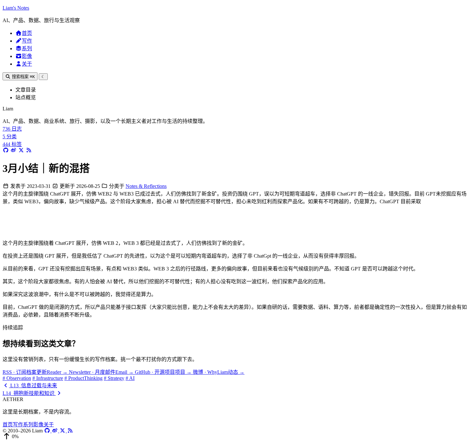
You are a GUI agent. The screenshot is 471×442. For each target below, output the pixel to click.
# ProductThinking (83, 378)
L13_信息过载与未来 (33, 385)
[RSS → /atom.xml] (29, 150)
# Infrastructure (47, 378)
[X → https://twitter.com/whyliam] (21, 150)
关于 (27, 64)
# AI (130, 378)
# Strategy (114, 378)
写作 (27, 41)
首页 (27, 33)
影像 (27, 56)
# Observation (17, 378)
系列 (27, 48)
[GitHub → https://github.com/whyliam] (6, 150)
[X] (63, 430)
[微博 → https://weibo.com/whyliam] (13, 150)
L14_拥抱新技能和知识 (29, 393)
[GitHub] (48, 430)
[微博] (55, 430)
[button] (235, 436)
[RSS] (70, 430)
